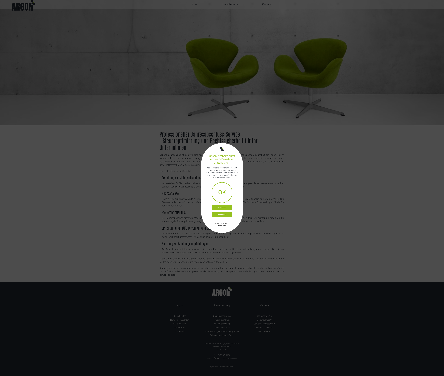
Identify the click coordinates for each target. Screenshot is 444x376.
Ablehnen (222, 214)
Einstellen (222, 207)
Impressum (222, 226)
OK (222, 192)
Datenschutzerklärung (222, 223)
